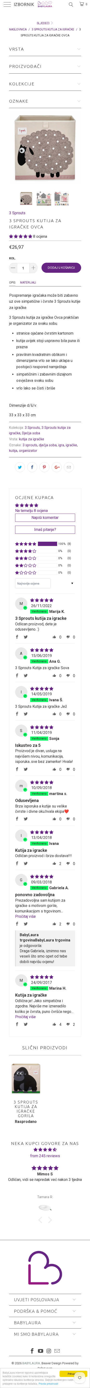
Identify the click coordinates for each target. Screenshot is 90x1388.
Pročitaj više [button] (25, 916)
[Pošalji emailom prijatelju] (69, 467)
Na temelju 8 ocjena (31, 510)
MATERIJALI (28, 282)
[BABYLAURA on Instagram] (49, 1351)
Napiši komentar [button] (45, 517)
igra (61, 445)
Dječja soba (31, 433)
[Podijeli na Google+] (57, 467)
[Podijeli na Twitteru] (20, 467)
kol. (12, 258)
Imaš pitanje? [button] (45, 529)
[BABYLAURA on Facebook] (32, 1351)
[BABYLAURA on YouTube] (40, 1351)
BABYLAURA (31, 1363)
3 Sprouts (17, 213)
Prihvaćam (73, 1374)
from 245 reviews (45, 1156)
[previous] (13, 148)
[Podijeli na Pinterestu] (44, 467)
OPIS (12, 282)
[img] (41, 600)
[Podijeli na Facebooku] (32, 467)
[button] (20, 236)
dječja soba (48, 445)
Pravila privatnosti (48, 1383)
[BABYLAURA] (45, 5)
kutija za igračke (31, 439)
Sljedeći (43, 23)
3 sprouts (30, 445)
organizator (28, 451)
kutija (13, 451)
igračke (71, 445)
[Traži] (70, 4)
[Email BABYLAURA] (57, 1351)
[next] (76, 148)
